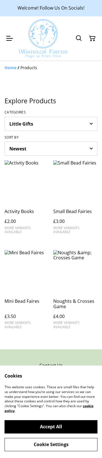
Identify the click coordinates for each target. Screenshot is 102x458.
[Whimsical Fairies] (43, 38)
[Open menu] (9, 38)
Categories (15, 112)
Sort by (12, 137)
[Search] (79, 38)
